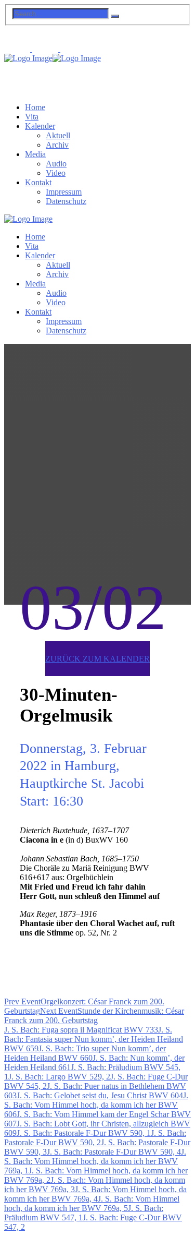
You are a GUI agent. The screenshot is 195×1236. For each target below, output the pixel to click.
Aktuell (58, 135)
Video (56, 173)
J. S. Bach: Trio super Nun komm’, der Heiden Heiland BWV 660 (85, 1053)
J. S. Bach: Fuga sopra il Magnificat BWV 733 (81, 1029)
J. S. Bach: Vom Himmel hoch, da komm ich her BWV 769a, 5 (91, 1203)
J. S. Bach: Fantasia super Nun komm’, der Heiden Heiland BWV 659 (93, 1039)
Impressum (64, 191)
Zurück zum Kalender (97, 658)
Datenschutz (66, 201)
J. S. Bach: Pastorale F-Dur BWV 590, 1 (84, 1133)
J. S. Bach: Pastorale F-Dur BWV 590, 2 (95, 1138)
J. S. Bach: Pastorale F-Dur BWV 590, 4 (114, 1151)
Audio (56, 163)
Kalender (40, 126)
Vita (31, 116)
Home (35, 107)
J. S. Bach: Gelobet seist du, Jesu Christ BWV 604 (100, 1095)
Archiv (57, 144)
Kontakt (38, 182)
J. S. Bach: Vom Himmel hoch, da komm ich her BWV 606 (96, 1105)
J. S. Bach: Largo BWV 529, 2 (59, 1076)
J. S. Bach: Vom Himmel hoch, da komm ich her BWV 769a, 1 (95, 1161)
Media (35, 154)
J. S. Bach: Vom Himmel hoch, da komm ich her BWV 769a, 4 (95, 1194)
